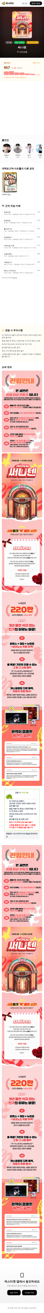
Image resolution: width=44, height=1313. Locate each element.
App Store (14, 1292)
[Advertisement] (22, 110)
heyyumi (14, 278)
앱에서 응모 (36, 3)
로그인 (24, 3)
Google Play (29, 1292)
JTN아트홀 (23, 52)
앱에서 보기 (36, 63)
